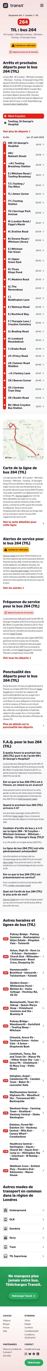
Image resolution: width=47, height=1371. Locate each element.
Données (7, 1355)
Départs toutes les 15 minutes (25, 52)
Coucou (7, 1315)
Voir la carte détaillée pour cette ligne (19, 523)
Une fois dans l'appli (20, 570)
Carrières (29, 1327)
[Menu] (42, 5)
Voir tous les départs (16, 657)
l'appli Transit (16, 633)
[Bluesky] (30, 1354)
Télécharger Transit (22, 1295)
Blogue (6, 1324)
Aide (5, 1331)
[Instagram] (26, 1354)
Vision (27, 1320)
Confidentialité (31, 1331)
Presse (6, 1327)
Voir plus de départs (15, 131)
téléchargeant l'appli (27, 799)
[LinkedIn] (38, 1354)
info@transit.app (32, 1349)
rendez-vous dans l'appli (19, 885)
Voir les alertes (12, 587)
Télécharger (34, 1362)
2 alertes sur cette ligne (25, 45)
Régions (7, 1320)
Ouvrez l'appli (22, 495)
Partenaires (10, 1344)
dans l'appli (18, 816)
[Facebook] (34, 1354)
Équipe (28, 1324)
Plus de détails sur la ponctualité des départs (18, 726)
